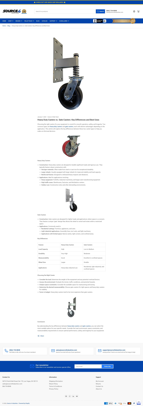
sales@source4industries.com (12, 384)
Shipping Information (56, 381)
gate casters (69, 126)
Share (42, 336)
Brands (18, 21)
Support (52, 21)
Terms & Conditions (55, 386)
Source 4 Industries (12, 403)
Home (4, 21)
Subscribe (107, 366)
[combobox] (69, 11)
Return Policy (53, 384)
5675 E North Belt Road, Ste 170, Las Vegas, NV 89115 (20, 381)
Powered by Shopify (24, 403)
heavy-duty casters (56, 126)
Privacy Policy (53, 389)
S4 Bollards (63, 21)
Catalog (44, 21)
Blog (37, 21)
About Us (99, 389)
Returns (98, 384)
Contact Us (99, 386)
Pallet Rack (28, 21)
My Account (100, 381)
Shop (10, 21)
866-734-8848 (6, 386)
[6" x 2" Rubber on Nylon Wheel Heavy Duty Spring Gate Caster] (71, 201)
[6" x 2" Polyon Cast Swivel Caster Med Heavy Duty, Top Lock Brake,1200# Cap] (71, 147)
